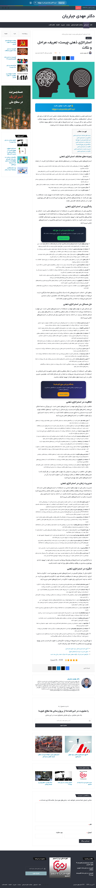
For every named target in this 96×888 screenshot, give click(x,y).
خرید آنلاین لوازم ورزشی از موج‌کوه (63, 109)
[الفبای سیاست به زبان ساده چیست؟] (63, 776)
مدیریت (63, 25)
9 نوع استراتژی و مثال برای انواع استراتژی (77, 649)
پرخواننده (24, 34)
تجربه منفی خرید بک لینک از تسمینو (84, 783)
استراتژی (86, 25)
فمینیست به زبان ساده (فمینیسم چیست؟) (10, 58)
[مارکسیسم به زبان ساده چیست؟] (22, 68)
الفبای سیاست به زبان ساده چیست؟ (65, 783)
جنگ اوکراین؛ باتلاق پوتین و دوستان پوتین (45, 783)
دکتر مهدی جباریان (84, 53)
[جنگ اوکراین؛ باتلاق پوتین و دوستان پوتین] (43, 776)
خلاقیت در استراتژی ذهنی (84, 147)
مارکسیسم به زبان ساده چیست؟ (11, 66)
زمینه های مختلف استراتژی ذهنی (82, 135)
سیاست (68, 25)
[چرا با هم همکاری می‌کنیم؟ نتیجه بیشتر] (22, 170)
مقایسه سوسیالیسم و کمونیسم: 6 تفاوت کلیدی (10, 42)
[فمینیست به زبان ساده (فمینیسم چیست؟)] (22, 59)
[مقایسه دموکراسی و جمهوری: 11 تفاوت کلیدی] (22, 76)
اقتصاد (58, 25)
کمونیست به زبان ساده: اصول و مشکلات (10, 50)
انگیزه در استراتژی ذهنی (84, 151)
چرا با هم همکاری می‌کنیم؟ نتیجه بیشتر (10, 169)
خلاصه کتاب (52, 25)
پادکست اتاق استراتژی (77, 25)
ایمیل (89, 832)
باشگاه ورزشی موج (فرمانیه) (83, 144)
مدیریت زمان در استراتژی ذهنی (82, 149)
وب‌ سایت (59, 832)
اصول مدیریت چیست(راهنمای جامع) (78, 652)
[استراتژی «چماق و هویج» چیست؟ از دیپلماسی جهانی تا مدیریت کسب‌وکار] (22, 151)
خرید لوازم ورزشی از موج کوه (83, 140)
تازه (15, 34)
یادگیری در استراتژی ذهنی (84, 138)
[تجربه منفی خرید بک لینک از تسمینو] (83, 776)
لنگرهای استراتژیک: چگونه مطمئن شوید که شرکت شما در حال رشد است (69, 654)
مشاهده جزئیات (63, 394)
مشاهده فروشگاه (63, 238)
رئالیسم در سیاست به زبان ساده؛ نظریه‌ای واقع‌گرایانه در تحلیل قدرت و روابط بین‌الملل (10, 160)
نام (90, 824)
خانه (91, 25)
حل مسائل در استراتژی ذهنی (83, 142)
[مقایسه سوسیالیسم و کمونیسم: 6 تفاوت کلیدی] (22, 43)
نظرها (6, 34)
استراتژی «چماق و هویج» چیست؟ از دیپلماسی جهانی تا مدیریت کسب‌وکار (11, 151)
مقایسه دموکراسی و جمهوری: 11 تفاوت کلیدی (11, 75)
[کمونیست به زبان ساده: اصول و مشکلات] (22, 51)
